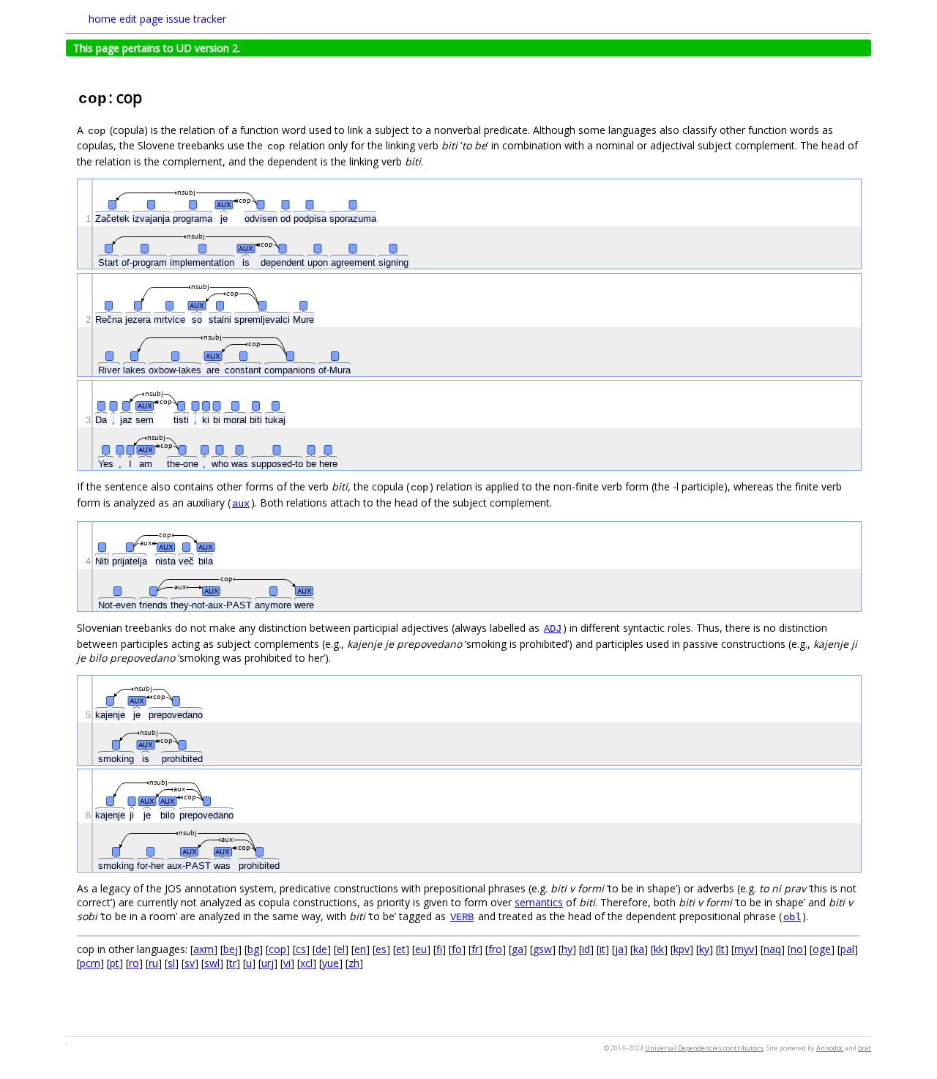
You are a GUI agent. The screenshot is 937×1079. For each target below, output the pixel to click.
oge (822, 949)
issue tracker (196, 19)
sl (171, 963)
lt (722, 949)
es (381, 949)
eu (421, 949)
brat (864, 1048)
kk (659, 949)
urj (267, 963)
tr (232, 963)
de (321, 949)
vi (287, 963)
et (401, 949)
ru (153, 963)
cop (277, 949)
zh (353, 963)
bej (230, 949)
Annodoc (829, 1048)
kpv (681, 949)
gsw (542, 949)
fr (475, 949)
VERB (462, 917)
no (797, 949)
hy (566, 949)
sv (189, 963)
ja (619, 949)
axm (203, 949)
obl (792, 917)
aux (241, 503)
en (360, 949)
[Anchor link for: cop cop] (149, 96)
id (586, 949)
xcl (306, 963)
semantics (539, 902)
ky (704, 949)
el (341, 949)
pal (847, 949)
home (102, 19)
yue (330, 963)
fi (439, 949)
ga (517, 949)
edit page (141, 19)
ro (134, 963)
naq (772, 949)
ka (638, 949)
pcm (90, 963)
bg (253, 949)
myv (744, 949)
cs (301, 949)
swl (212, 963)
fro (495, 949)
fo (457, 949)
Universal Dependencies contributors (704, 1048)
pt (114, 963)
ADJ (552, 629)
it (602, 949)
